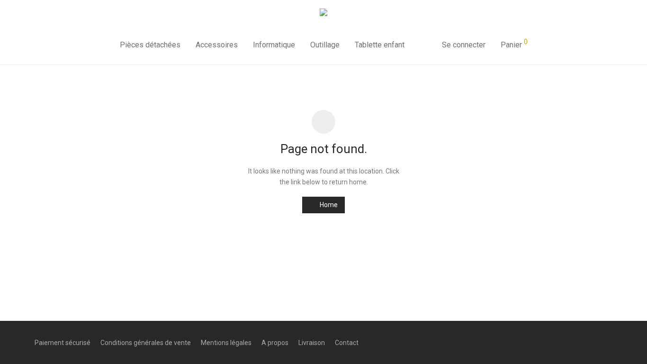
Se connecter (463, 44)
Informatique (274, 44)
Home (328, 205)
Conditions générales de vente (145, 342)
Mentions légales (226, 342)
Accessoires (217, 44)
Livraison (311, 342)
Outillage (325, 44)
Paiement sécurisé (62, 342)
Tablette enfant (379, 44)
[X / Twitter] (609, 342)
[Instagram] (593, 342)
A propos (274, 342)
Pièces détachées (150, 44)
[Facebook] (578, 342)
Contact (347, 342)
